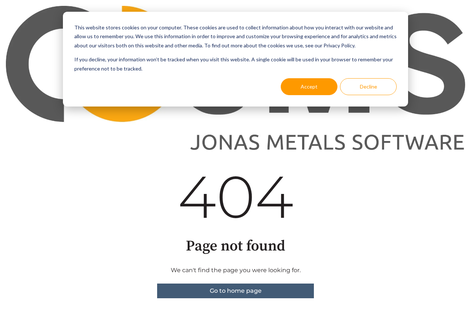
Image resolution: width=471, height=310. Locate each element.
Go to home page (236, 290)
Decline (368, 86)
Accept (309, 86)
